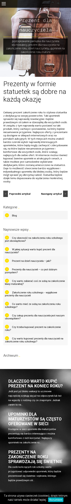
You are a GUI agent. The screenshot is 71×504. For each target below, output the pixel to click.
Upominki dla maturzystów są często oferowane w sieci (35, 419)
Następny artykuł (53, 193)
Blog (14, 215)
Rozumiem (55, 500)
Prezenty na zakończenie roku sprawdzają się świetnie (35, 457)
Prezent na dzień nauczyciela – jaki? (31, 260)
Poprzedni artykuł (17, 193)
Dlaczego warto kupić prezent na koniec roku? (35, 383)
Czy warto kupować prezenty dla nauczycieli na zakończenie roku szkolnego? (34, 340)
